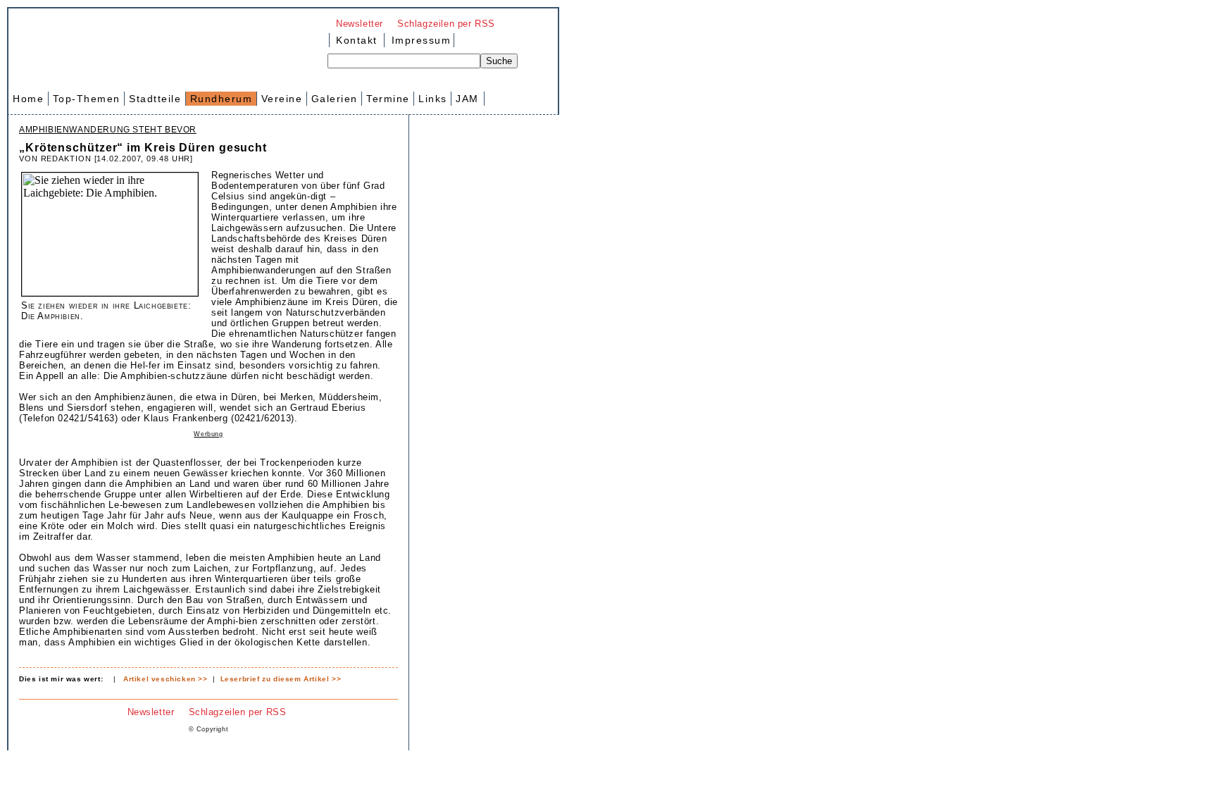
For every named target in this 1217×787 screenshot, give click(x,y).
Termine (388, 98)
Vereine (282, 98)
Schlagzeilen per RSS (446, 23)
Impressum (419, 40)
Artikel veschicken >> (165, 679)
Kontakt (356, 40)
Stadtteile (155, 98)
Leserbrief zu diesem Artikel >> (281, 679)
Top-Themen (86, 98)
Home (28, 98)
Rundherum (221, 98)
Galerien (334, 98)
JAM (467, 98)
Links (432, 98)
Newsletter (359, 23)
